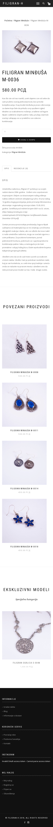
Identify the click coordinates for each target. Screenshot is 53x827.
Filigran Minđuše (21, 20)
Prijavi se (7, 789)
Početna (8, 20)
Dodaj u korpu (27, 140)
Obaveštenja (9, 793)
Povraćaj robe (10, 735)
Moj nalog (8, 780)
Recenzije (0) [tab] (21, 168)
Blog (5, 711)
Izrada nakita (9, 707)
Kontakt (7, 743)
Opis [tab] (6, 168)
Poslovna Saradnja (12, 739)
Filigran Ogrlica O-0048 (26, 663)
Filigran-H (13, 3)
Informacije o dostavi (13, 715)
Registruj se (9, 785)
